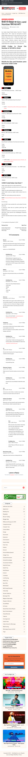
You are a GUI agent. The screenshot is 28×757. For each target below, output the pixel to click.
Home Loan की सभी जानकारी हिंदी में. (9, 644)
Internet (5, 573)
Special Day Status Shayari (9, 608)
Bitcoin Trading (6, 516)
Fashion (5, 547)
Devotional (5, 534)
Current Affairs (6, 529)
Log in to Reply (22, 239)
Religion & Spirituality (7, 598)
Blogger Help (6, 519)
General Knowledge (7, 560)
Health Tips (5, 567)
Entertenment (6, 539)
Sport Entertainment (7, 611)
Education (5, 537)
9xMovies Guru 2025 (7, 506)
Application (5, 509)
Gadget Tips (4, 19)
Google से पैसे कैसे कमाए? (8, 646)
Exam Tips (5, 544)
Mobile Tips (11, 19)
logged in (12, 474)
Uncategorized (6, 619)
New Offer (5, 583)
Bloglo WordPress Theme (16, 754)
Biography (5, 514)
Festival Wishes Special (8, 552)
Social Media (6, 603)
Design (4, 532)
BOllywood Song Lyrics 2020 (9, 521)
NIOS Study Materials (7, 588)
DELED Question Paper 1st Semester (11, 641)
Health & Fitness (6, 565)
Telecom (5, 616)
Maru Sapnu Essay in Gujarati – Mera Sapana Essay (14, 744)
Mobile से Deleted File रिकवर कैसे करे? (10, 639)
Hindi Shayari (6, 570)
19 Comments (6, 28)
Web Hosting (6, 626)
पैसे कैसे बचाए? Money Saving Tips (10, 647)
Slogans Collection (7, 601)
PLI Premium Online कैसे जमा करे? (9, 642)
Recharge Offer (6, 596)
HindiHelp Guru (9, 254)
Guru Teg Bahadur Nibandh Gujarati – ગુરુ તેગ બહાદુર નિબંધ (14, 725)
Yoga (4, 631)
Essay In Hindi (6, 542)
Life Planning (6, 578)
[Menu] (17, 8)
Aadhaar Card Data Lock (11, 343)
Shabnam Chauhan (7, 367)
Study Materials (6, 613)
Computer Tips (6, 527)
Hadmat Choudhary (7, 398)
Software (5, 606)
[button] (22, 8)
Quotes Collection (7, 593)
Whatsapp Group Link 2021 (9, 629)
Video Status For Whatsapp (9, 624)
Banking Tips (6, 511)
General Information (7, 557)
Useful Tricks (6, 621)
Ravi (9, 421)
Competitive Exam (7, 524)
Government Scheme (7, 562)
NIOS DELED (5, 585)
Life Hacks (5, 575)
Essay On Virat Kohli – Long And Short (14, 707)
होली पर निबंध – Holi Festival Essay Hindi (14, 690)
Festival (5, 550)
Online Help (5, 590)
